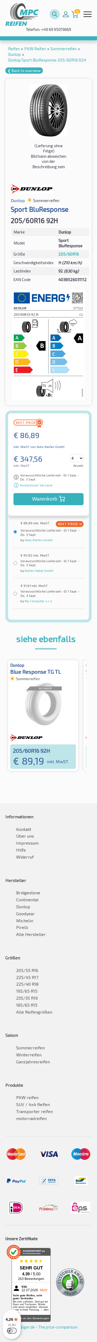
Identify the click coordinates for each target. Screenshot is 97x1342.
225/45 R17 (27, 977)
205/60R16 (68, 254)
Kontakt (23, 829)
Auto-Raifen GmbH (38, 540)
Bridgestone (28, 892)
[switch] (12, 1331)
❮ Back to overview (24, 70)
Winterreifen (28, 1054)
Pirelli (22, 927)
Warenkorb (44, 499)
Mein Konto (66, 14)
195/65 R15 (26, 990)
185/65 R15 (26, 1004)
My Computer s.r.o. (38, 601)
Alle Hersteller (31, 934)
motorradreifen (31, 1118)
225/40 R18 (27, 983)
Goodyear (25, 913)
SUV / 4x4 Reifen (33, 1104)
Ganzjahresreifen (33, 1061)
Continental (27, 899)
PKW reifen (27, 1097)
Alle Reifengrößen (34, 1011)
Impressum (27, 842)
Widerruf (25, 856)
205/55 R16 (27, 970)
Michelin (24, 920)
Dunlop (23, 906)
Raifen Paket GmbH (38, 570)
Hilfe (21, 849)
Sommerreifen (30, 1047)
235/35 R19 (27, 997)
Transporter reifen (34, 1111)
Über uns (25, 835)
